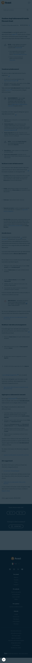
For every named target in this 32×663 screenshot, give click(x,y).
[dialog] (16, 331)
